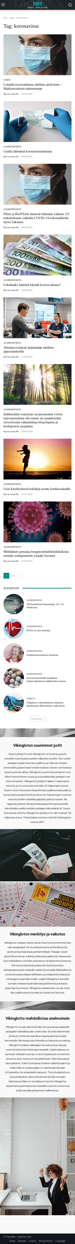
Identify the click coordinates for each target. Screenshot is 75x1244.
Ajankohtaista (12, 146)
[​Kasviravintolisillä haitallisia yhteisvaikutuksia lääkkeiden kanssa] (13, 678)
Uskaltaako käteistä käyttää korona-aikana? (32, 285)
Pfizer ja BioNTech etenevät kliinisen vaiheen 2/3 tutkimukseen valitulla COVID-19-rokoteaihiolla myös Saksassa (36, 218)
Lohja (6, 80)
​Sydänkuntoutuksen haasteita (42, 655)
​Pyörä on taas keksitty (38, 630)
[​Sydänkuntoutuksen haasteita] (13, 653)
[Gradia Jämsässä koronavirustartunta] (37, 121)
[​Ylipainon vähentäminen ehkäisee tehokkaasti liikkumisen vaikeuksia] (13, 702)
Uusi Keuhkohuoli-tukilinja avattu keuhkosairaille (36, 489)
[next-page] (21, 576)
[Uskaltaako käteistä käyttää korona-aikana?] (37, 255)
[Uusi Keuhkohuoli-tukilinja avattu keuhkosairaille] (37, 459)
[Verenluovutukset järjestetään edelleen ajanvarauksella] (37, 317)
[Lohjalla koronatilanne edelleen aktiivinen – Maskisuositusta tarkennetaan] (37, 54)
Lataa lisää (36, 718)
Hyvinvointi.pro (11, 94)
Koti (5, 17)
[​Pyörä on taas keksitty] (13, 629)
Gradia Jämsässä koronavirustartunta (27, 151)
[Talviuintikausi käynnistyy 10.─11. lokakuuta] (13, 604)
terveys (31, 699)
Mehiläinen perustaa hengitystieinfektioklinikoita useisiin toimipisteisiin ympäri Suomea (36, 553)
